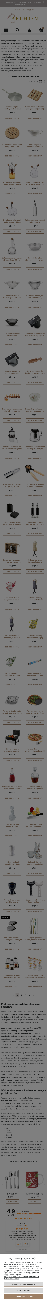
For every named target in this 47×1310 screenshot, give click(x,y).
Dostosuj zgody (23, 1290)
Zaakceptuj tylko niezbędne (23, 1284)
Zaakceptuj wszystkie (23, 1296)
